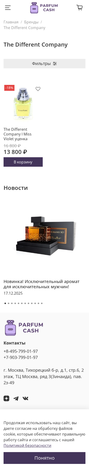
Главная (11, 22)
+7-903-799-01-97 (21, 357)
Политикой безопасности (27, 445)
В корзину (23, 162)
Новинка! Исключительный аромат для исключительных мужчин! (42, 284)
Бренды (31, 22)
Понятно (44, 458)
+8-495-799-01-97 (21, 351)
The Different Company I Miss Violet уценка (18, 134)
